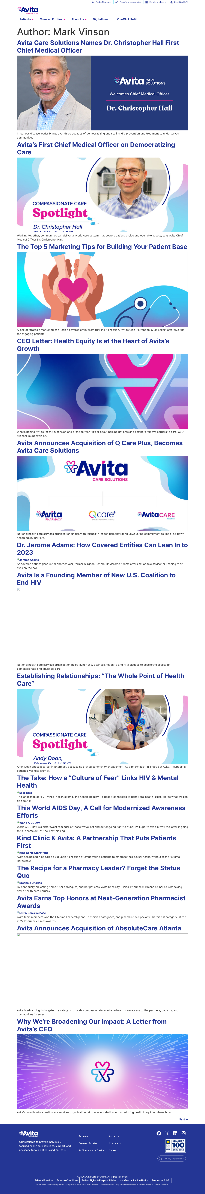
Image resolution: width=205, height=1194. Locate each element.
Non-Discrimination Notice (134, 1180)
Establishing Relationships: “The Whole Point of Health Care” (100, 679)
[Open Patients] (33, 19)
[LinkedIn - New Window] (175, 1133)
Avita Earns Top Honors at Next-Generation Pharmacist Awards (101, 901)
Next (183, 1119)
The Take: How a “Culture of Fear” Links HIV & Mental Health (97, 781)
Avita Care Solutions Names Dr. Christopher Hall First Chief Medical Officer (98, 46)
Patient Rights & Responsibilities (98, 1180)
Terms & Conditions (67, 1180)
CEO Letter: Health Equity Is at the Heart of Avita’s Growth (93, 344)
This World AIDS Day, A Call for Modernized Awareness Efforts (101, 811)
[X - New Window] (167, 1133)
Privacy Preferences (174, 1158)
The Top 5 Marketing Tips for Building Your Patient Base (102, 246)
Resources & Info (161, 1180)
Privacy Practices (44, 1180)
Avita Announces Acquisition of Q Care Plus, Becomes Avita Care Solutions (100, 446)
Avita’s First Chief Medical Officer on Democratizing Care (96, 148)
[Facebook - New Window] (159, 1133)
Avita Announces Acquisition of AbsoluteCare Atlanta (99, 928)
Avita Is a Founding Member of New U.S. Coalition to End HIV (96, 578)
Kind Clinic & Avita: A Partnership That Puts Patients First (96, 841)
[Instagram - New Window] (183, 1133)
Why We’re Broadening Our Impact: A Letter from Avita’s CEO (92, 1025)
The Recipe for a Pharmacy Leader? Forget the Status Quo (98, 871)
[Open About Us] (86, 19)
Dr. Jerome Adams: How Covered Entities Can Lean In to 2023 (102, 548)
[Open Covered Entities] (64, 19)
